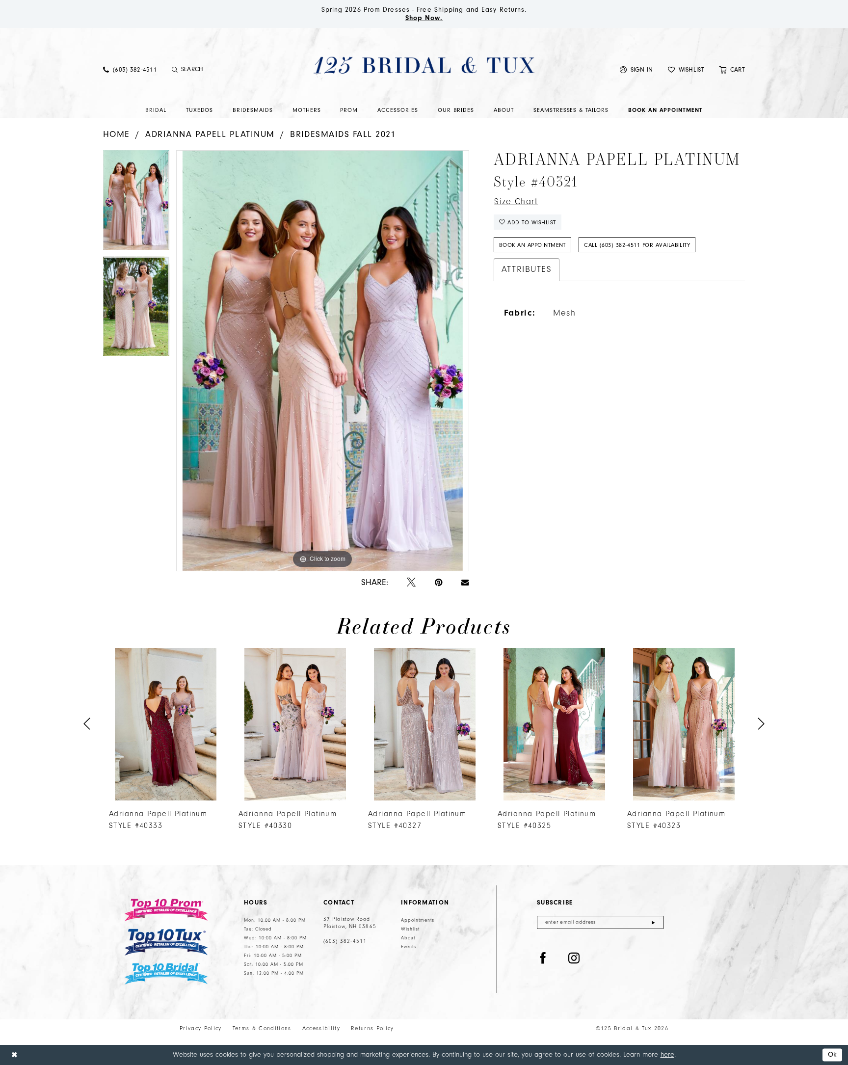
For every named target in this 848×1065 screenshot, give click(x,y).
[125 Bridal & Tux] (424, 65)
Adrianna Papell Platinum (209, 134)
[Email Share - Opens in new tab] (465, 582)
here (667, 1054)
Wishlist (410, 929)
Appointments (417, 920)
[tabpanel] (136, 203)
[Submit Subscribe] (653, 922)
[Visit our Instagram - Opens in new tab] (574, 958)
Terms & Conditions (262, 1028)
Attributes (527, 269)
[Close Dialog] (14, 1055)
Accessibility (321, 1028)
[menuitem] (130, 69)
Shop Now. (424, 18)
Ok (832, 1055)
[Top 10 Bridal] (166, 974)
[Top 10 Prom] (166, 910)
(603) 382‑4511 (345, 941)
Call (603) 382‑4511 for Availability (637, 244)
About (408, 938)
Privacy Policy (201, 1028)
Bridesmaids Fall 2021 (343, 134)
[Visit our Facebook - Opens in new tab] (543, 958)
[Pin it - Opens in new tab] (438, 583)
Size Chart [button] (516, 202)
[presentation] (165, 724)
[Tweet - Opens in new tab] (411, 582)
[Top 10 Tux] (166, 942)
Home (116, 134)
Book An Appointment (532, 244)
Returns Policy (372, 1028)
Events (408, 947)
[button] (636, 69)
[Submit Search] (175, 70)
